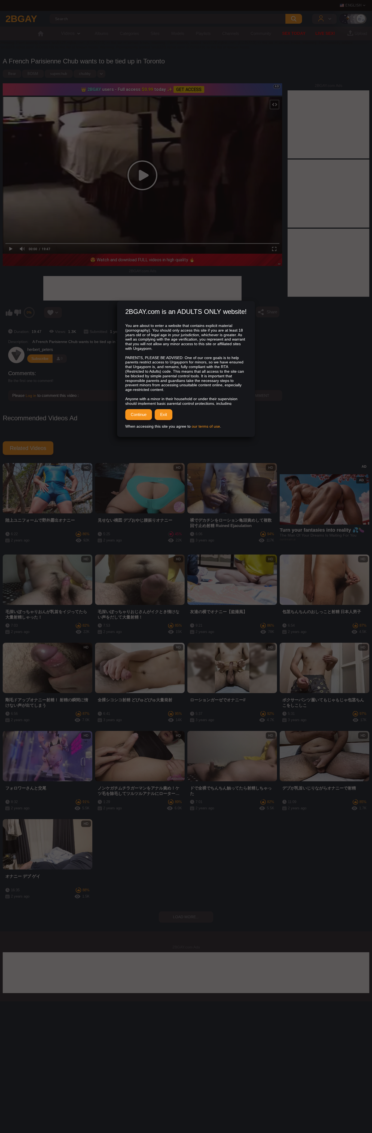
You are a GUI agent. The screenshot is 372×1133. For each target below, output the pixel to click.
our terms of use (206, 426)
